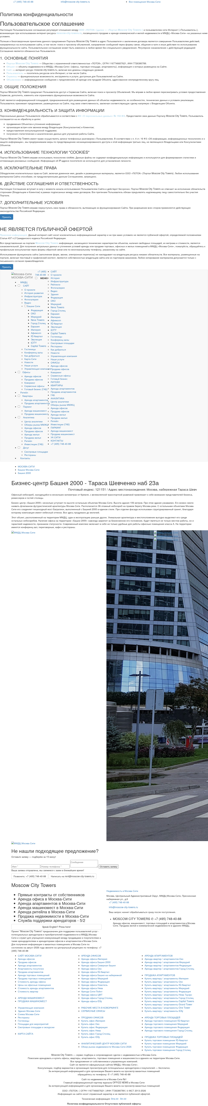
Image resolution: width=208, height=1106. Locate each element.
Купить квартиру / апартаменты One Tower (167, 1007)
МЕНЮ (44, 278)
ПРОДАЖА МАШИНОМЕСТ (32, 1001)
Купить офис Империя (93, 1020)
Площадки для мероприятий (33, 1024)
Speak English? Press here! (56, 926)
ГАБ (53, 395)
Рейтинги (55, 284)
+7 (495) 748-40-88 (23, 1)
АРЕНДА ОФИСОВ (91, 955)
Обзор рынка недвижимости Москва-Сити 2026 (106, 1046)
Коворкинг (29, 382)
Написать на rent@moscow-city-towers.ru (72, 876)
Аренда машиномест (35, 410)
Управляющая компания (37, 368)
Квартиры (27, 395)
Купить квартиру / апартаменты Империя (166, 978)
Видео (27, 302)
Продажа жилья (32, 437)
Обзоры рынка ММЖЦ (36, 424)
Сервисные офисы (34, 386)
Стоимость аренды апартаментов (36, 988)
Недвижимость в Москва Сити (122, 890)
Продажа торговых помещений (34, 978)
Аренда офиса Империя (94, 958)
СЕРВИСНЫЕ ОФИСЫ (93, 1010)
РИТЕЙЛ (55, 382)
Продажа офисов (33, 379)
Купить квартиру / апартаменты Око (164, 981)
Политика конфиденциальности (85, 1103)
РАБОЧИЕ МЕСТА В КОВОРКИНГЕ (99, 1007)
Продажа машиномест (36, 414)
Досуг (25, 447)
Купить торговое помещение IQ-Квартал (166, 1040)
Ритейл (24, 392)
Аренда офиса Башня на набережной (101, 975)
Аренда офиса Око (91, 968)
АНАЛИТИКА (57, 398)
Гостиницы (30, 349)
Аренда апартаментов (36, 400)
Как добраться (32, 355)
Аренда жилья (31, 434)
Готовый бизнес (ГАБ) (35, 389)
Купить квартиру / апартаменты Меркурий (167, 988)
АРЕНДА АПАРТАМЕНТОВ (159, 955)
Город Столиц (38, 323)
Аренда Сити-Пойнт (91, 991)
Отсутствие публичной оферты (123, 1103)
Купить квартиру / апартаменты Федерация (168, 991)
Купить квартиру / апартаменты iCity (164, 1010)
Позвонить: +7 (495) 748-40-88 (29, 876)
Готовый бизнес (59, 378)
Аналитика (28, 417)
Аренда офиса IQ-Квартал (95, 971)
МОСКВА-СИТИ (26, 466)
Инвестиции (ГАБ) (33, 444)
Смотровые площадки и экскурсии (36, 1027)
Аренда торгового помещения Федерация (167, 1027)
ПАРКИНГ (56, 427)
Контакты (25, 458)
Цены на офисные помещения (34, 984)
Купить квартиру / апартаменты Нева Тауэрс (168, 994)
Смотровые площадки (36, 451)
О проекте (29, 289)
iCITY (34, 342)
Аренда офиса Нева (92, 988)
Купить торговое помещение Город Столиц (168, 1050)
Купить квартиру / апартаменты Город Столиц (169, 997)
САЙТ (25, 285)
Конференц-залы (33, 352)
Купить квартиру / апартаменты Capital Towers (169, 1001)
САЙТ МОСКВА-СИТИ (29, 955)
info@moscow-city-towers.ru (75, 1)
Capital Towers (38, 346)
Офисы (26, 372)
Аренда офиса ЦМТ (92, 994)
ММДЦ (23, 282)
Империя (36, 329)
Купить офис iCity (90, 1037)
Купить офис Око (90, 1024)
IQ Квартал (37, 336)
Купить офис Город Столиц (95, 1033)
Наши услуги (31, 365)
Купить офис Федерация (94, 1027)
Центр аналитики (33, 421)
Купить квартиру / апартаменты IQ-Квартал (168, 984)
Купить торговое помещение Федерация (166, 1046)
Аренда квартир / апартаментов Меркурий (167, 962)
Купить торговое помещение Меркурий (165, 1043)
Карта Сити (30, 359)
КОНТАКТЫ (57, 440)
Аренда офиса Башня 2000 (95, 962)
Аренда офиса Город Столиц (96, 997)
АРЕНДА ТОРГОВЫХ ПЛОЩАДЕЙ (162, 1017)
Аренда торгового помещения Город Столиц (168, 1030)
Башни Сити (33, 306)
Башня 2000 (24, 473)
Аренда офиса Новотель (94, 984)
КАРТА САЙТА (25, 1033)
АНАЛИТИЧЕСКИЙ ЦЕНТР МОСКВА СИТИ (104, 1043)
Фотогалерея (31, 299)
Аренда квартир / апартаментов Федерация (168, 965)
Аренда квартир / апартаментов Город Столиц (169, 968)
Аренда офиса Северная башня (98, 965)
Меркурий (36, 316)
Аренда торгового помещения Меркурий (166, 1024)
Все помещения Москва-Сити (145, 1)
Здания (54, 294)
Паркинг (27, 406)
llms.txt (114, 1098)
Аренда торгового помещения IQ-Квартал (167, 1020)
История (55, 278)
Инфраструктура (33, 296)
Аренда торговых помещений (33, 975)
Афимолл (36, 333)
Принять (6, 217)
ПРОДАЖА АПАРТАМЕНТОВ (160, 975)
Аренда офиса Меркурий (94, 978)
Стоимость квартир (28, 991)
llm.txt (123, 1098)
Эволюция (36, 339)
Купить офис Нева (91, 1030)
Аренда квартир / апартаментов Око (164, 958)
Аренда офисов (32, 376)
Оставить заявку (108, 866)
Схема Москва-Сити (28, 1014)
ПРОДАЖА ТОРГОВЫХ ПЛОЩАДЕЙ (164, 1037)
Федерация (37, 310)
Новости (28, 362)
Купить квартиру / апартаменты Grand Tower (168, 1004)
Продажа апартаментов (37, 403)
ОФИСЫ (55, 362)
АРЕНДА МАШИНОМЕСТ (31, 997)
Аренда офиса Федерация (95, 981)
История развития (34, 293)
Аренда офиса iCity (91, 1001)
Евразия (35, 326)
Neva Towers (37, 320)
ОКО (33, 313)
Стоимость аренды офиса (32, 981)
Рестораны (30, 454)
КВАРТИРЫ (57, 385)
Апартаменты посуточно (31, 968)
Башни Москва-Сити (28, 469)
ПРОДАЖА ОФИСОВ (92, 1017)
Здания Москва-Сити (29, 1010)
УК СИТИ (55, 437)
